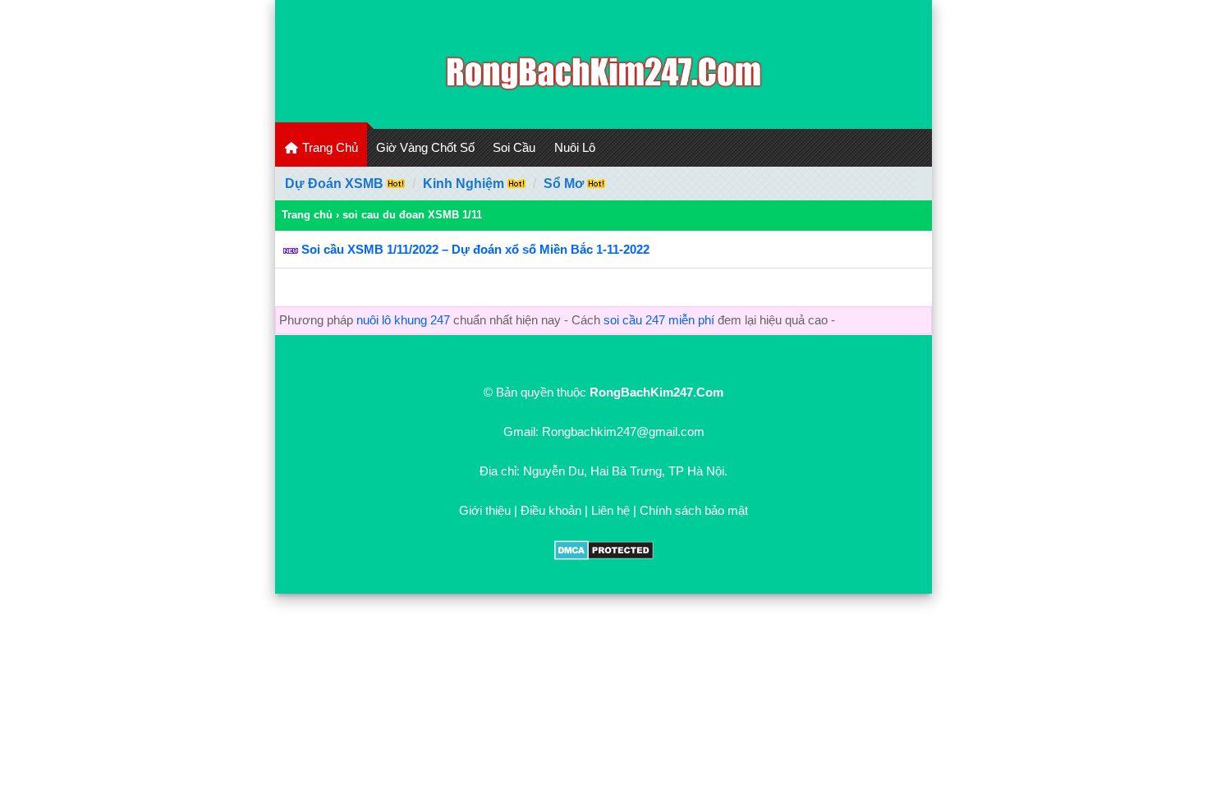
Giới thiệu (485, 510)
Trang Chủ (328, 147)
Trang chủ (307, 215)
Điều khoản (551, 510)
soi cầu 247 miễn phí (659, 320)
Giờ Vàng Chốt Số (425, 147)
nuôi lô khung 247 (403, 320)
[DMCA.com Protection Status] (604, 555)
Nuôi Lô (574, 147)
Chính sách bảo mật (694, 510)
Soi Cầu (514, 147)
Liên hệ (610, 510)
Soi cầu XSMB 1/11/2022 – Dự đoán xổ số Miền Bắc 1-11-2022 (475, 249)
